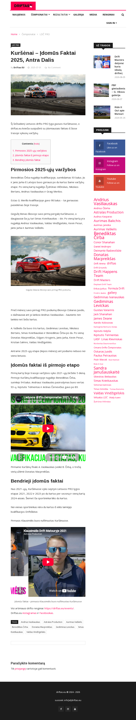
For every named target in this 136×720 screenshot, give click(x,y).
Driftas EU (19, 67)
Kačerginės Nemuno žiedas (105, 327)
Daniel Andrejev (102, 246)
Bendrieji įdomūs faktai (26, 160)
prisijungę (20, 668)
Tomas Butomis (117, 389)
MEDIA (93, 14)
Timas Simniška (101, 389)
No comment (54, 67)
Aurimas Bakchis (107, 221)
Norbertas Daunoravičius (105, 343)
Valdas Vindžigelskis (36, 632)
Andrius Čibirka (102, 208)
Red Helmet (114, 360)
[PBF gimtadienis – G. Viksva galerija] (101, 91)
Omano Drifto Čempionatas (107, 347)
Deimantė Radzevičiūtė (107, 250)
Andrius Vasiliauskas (30, 622)
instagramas (30, 613)
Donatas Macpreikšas (42, 627)
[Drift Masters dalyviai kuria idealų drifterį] (103, 62)
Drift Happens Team (105, 274)
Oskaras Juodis (103, 351)
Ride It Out (98, 364)
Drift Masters (102, 280)
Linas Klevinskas (111, 339)
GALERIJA (78, 14)
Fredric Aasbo (100, 293)
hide (36, 143)
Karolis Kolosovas (103, 322)
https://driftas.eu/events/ (59, 608)
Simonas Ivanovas (102, 384)
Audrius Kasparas (103, 216)
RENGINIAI (108, 14)
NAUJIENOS (18, 14)
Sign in (111, 22)
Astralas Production (53, 622)
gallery (112, 293)
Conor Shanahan (104, 242)
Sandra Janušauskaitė (107, 370)
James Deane (103, 318)
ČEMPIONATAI (39, 14)
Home (14, 34)
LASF (97, 339)
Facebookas (46, 613)
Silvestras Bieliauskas (105, 376)
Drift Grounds (100, 267)
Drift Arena (99, 263)
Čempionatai (28, 34)
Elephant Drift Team (103, 284)
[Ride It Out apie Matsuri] (103, 113)
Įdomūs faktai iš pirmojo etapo (31, 155)
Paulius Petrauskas (105, 355)
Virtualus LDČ (101, 397)
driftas (111, 263)
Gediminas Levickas (65, 627)
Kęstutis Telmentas (106, 335)
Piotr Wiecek (100, 359)
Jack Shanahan (103, 314)
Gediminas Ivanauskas (109, 297)
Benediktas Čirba (20, 627)
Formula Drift (116, 288)
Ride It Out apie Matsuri (119, 110)
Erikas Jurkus (100, 288)
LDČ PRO (45, 34)
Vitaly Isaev (115, 397)
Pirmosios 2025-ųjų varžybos (30, 150)
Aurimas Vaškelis (74, 622)
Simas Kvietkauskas (106, 380)
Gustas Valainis (104, 310)
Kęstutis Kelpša (102, 331)
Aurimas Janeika (102, 225)
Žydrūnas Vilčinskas (102, 401)
